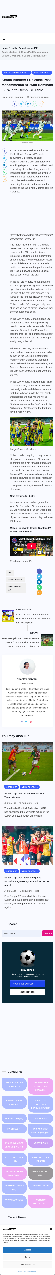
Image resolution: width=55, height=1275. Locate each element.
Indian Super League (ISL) (25, 48)
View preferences (27, 1264)
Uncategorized (14, 1202)
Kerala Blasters (15, 579)
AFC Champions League (14, 1084)
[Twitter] (27, 722)
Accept (27, 1250)
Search (48, 933)
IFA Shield (14, 1129)
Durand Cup (14, 1118)
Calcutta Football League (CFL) (40, 1104)
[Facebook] (23, 722)
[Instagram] (32, 722)
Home (5, 48)
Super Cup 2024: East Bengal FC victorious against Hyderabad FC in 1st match (26, 881)
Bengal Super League (14, 1102)
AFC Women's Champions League (40, 1086)
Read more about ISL (21, 561)
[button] (51, 1228)
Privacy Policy (32, 1271)
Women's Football (40, 1202)
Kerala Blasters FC (24, 513)
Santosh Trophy (14, 1187)
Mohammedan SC (14, 588)
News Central (40, 1173)
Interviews (41, 1143)
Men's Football (14, 1159)
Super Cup (41, 1186)
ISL (10, 573)
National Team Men (40, 1159)
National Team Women (14, 1173)
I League (41, 1118)
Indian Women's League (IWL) (14, 1145)
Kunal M (11, 803)
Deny (27, 1257)
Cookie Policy (22, 1271)
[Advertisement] (38, 16)
